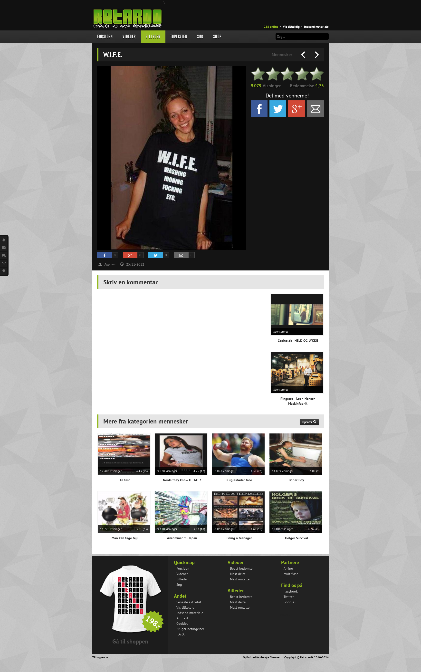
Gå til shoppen (130, 641)
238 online (271, 27)
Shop (217, 36)
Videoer (129, 36)
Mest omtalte (239, 579)
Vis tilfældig (291, 27)
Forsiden (105, 36)
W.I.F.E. (285, 615)
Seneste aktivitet (188, 602)
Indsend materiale (316, 27)
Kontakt (182, 618)
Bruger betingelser (190, 629)
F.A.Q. (180, 634)
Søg (200, 36)
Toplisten (179, 36)
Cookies (182, 623)
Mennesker (282, 54)
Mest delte (238, 574)
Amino (288, 568)
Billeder (153, 36)
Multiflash (291, 574)
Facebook (291, 591)
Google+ (290, 602)
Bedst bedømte (241, 568)
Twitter (289, 597)
